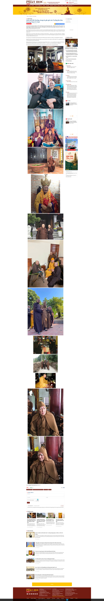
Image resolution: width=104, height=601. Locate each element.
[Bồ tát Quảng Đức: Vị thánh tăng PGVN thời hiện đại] (30, 577)
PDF (28, 487)
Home (28, 16)
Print (32, 487)
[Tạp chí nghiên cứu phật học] (34, 2)
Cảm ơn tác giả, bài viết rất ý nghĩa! (72, 81)
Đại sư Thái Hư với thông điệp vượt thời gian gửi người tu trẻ (46, 567)
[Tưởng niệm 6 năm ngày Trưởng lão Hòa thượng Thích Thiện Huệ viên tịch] (30, 545)
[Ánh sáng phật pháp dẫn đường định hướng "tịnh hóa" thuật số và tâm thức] (31, 515)
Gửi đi (28, 502)
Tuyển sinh (69, 118)
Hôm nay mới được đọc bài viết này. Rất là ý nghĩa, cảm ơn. (71, 67)
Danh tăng (34, 16)
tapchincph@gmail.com (57, 592)
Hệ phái (58, 5)
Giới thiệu (66, 0)
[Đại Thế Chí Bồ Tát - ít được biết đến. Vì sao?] (50, 515)
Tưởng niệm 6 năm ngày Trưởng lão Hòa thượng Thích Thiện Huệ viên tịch (48, 542)
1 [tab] (70, 134)
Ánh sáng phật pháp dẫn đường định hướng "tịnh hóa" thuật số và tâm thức (31, 521)
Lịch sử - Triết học (31, 5)
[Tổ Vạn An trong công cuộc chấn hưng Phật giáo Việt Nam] (30, 553)
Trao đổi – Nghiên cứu (38, 5)
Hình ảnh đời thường (29, 489)
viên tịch (50, 489)
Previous (66, 115)
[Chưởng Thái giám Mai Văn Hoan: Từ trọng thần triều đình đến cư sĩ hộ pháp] (41, 515)
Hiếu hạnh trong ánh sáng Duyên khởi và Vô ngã (60, 520)
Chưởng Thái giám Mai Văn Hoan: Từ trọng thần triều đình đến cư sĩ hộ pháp (41, 521)
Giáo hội (55, 5)
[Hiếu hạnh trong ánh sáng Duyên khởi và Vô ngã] (60, 515)
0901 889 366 (70, 591)
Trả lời (62, 505)
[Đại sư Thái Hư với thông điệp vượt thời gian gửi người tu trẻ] (30, 569)
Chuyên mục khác (69, 5)
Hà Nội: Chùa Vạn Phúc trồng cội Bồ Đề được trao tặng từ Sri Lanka (71, 48)
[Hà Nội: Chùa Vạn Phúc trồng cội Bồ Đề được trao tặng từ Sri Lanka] (71, 43)
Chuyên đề (51, 5)
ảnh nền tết (67, 171)
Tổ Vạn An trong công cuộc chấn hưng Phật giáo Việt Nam (45, 551)
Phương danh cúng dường (61, 596)
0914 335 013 (61, 591)
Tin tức (68, 100)
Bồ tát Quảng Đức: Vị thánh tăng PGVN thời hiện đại (44, 574)
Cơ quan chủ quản (74, 0)
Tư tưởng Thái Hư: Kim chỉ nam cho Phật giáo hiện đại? (44, 558)
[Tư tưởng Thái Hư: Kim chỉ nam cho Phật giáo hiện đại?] (30, 561)
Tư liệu (65, 5)
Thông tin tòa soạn (54, 596)
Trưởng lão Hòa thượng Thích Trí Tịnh (38, 489)
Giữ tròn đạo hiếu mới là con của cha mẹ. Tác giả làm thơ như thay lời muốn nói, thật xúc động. (72, 72)
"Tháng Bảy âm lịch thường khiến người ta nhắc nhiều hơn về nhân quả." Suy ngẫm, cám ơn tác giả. (72, 77)
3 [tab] (72, 134)
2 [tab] (71, 134)
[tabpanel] (31, 521)
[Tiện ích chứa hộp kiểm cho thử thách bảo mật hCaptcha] (33, 500)
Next (76, 115)
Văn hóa (44, 5)
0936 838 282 (70, 595)
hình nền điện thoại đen (68, 176)
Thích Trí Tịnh (45, 489)
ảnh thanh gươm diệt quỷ (69, 175)
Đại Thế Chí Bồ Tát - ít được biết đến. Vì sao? (50, 520)
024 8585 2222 (57, 591)
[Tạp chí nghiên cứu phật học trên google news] (59, 24)
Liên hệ (70, 0)
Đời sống (47, 5)
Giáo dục (62, 5)
